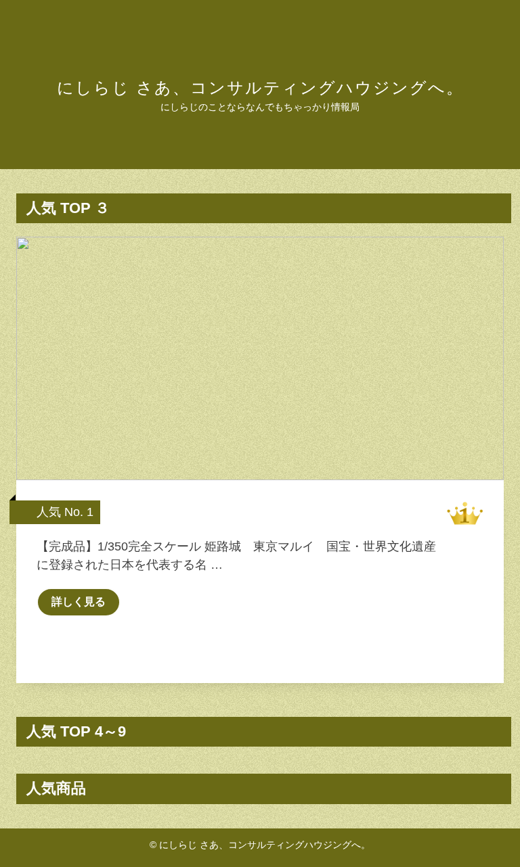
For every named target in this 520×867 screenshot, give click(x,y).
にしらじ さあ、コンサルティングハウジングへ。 (260, 87)
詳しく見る (78, 601)
